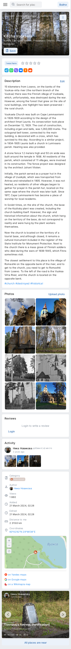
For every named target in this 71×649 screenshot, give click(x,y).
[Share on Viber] (16, 70)
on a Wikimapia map (19, 584)
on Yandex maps (17, 574)
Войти (63, 4)
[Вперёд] (63, 614)
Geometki (10, 16)
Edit (62, 81)
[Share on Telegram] (7, 70)
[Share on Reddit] (30, 70)
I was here (11, 63)
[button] (62, 17)
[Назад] (8, 614)
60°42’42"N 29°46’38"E (22, 531)
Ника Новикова (22, 448)
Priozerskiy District (44, 40)
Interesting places (27, 16)
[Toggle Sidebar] (5, 4)
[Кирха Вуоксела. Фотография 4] (51, 340)
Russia (7, 40)
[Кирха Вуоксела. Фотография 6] (51, 368)
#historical (36, 283)
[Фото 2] (23, 461)
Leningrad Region (22, 40)
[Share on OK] (25, 70)
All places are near (35, 642)
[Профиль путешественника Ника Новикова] (8, 450)
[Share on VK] (21, 70)
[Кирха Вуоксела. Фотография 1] (20, 312)
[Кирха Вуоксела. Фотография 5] (20, 368)
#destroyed (22, 283)
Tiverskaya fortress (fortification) (27, 624)
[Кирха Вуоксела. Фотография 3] (20, 340)
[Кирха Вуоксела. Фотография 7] (20, 395)
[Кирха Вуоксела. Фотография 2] (51, 312)
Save (13, 50)
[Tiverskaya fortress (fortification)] (35, 614)
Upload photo (56, 294)
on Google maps (17, 579)
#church (10, 283)
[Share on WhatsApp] (11, 70)
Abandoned (46, 16)
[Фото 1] (10, 461)
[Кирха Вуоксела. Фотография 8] (51, 395)
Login (11, 431)
